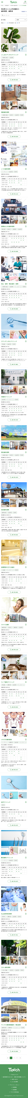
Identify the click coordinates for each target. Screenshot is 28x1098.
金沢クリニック (5, 802)
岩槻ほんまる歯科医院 (7, 226)
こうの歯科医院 (5, 169)
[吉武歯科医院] (14, 490)
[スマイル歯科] (14, 605)
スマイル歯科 (5, 624)
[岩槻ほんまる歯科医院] (14, 207)
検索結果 (7, 5)
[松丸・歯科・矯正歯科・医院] (14, 264)
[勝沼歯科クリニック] (14, 838)
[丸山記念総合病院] (14, 894)
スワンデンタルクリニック (9, 341)
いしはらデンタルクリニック (9, 55)
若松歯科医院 (5, 452)
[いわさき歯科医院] (14, 720)
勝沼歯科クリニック (7, 857)
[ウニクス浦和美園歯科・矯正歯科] (14, 1005)
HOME (2, 5)
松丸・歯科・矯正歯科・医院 (9, 284)
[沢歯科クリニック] (14, 377)
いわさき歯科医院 (6, 739)
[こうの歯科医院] (14, 149)
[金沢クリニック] (14, 783)
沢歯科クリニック (6, 397)
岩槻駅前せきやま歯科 (7, 567)
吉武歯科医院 (5, 510)
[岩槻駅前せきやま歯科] (14, 548)
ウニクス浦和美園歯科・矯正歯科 (11, 1025)
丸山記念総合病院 (6, 914)
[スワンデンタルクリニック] (14, 322)
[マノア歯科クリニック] (14, 663)
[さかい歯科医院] (14, 948)
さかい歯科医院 (5, 967)
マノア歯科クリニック (7, 682)
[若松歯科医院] (14, 433)
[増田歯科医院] (14, 93)
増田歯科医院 (5, 112)
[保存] (26, 55)
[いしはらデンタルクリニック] (14, 35)
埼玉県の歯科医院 (14, 5)
